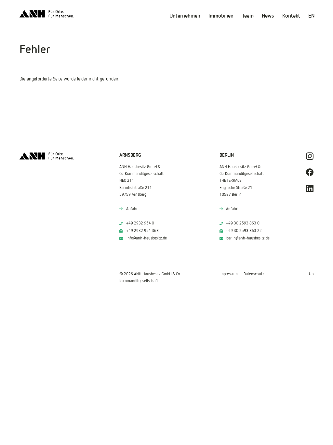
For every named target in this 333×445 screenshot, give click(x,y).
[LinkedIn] (309, 188)
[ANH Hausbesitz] (47, 14)
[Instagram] (309, 156)
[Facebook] (309, 172)
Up (311, 274)
